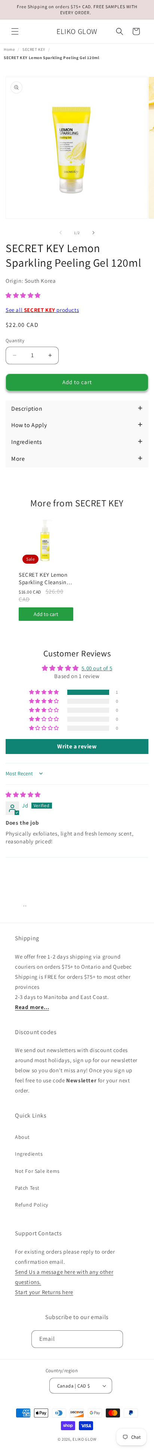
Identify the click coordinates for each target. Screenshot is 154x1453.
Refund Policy (31, 1204)
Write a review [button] (76, 746)
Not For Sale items (37, 1171)
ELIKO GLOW (84, 1439)
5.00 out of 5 (96, 668)
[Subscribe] (114, 1339)
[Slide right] (93, 232)
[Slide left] (60, 232)
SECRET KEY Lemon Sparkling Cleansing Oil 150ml (44, 578)
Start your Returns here (44, 1292)
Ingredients (29, 1153)
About (22, 1137)
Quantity (15, 340)
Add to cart (46, 614)
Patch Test (27, 1187)
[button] (15, 31)
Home (9, 49)
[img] (23, 794)
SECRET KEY (33, 49)
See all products (42, 309)
